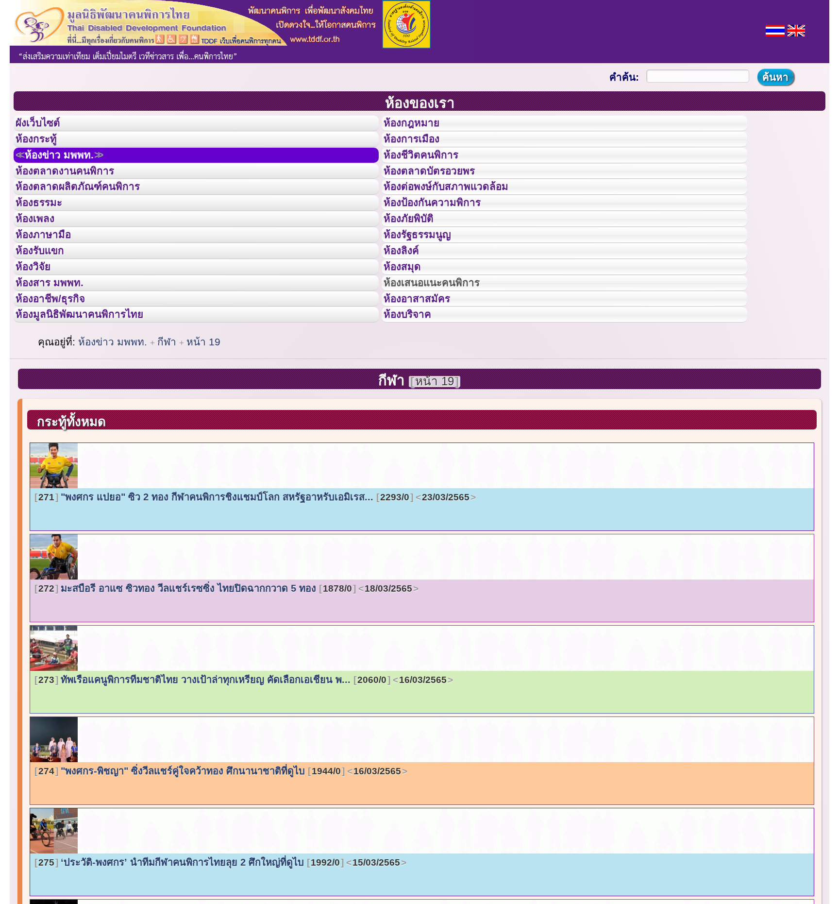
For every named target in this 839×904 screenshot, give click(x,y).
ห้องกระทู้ (42, 147)
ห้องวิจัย (39, 322)
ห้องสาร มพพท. (58, 344)
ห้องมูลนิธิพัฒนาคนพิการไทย (94, 387)
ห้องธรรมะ (45, 234)
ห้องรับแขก (47, 300)
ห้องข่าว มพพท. (71, 169)
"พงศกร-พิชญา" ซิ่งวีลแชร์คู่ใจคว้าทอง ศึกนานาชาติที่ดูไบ (219, 846)
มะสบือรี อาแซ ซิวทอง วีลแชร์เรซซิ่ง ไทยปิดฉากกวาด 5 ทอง (225, 664)
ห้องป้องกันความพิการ (444, 234)
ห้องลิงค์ (407, 300)
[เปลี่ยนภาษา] (775, 29)
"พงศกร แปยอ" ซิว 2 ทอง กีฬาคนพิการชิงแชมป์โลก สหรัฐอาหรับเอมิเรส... (254, 572)
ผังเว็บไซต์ (45, 126)
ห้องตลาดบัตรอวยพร (440, 191)
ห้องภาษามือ (51, 278)
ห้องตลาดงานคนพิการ (76, 191)
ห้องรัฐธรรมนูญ (426, 278)
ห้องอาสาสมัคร (425, 366)
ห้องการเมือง (419, 147)
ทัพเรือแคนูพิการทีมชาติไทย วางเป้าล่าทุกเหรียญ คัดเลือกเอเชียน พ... (242, 755)
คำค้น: (624, 77)
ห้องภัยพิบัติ (416, 256)
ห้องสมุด (408, 322)
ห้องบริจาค (415, 387)
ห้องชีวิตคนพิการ (430, 169)
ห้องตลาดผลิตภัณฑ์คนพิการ (91, 213)
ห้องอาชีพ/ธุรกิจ (59, 366)
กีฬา (168, 417)
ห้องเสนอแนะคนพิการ (444, 344)
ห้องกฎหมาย (419, 126)
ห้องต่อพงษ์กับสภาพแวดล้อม (459, 213)
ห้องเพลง (41, 256)
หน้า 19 (203, 417)
